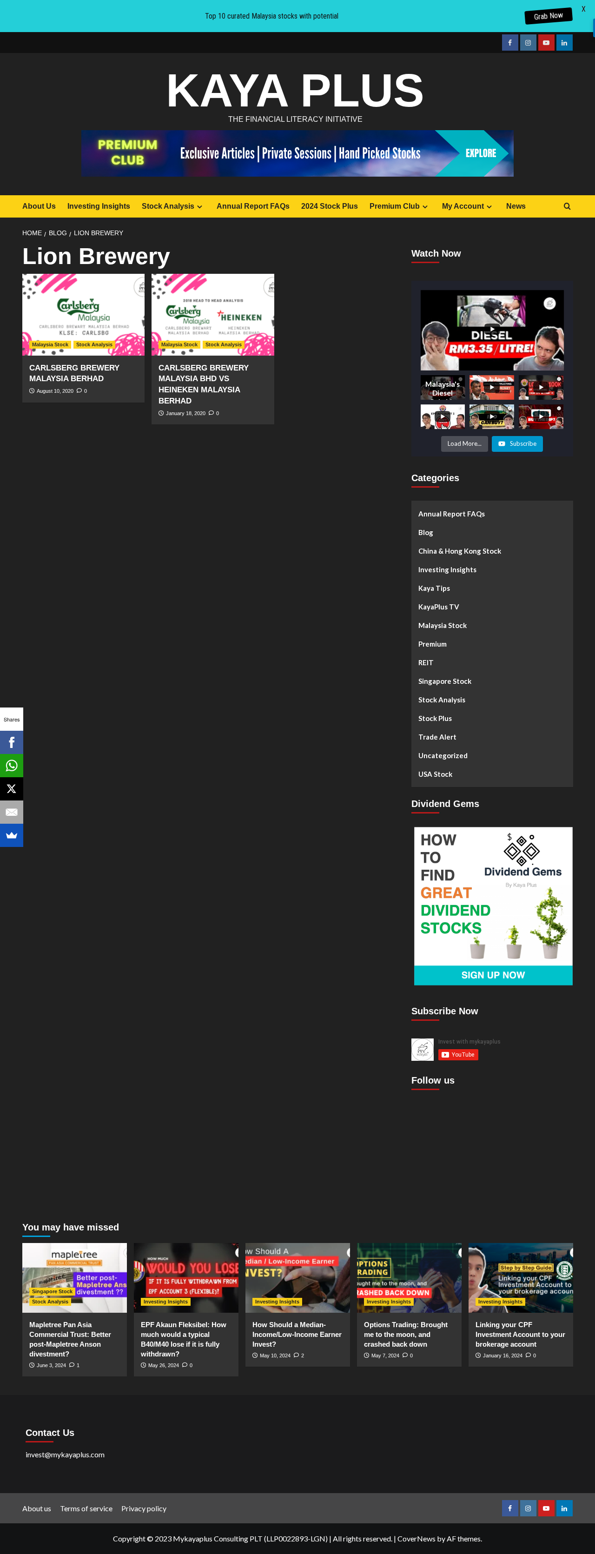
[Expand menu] (199, 207)
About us (36, 1508)
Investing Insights (98, 206)
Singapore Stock (444, 680)
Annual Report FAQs (253, 206)
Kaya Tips (434, 587)
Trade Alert (437, 736)
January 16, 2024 (502, 1355)
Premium (432, 643)
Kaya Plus (295, 90)
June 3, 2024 (51, 1365)
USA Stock (435, 773)
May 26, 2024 (163, 1365)
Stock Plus (435, 718)
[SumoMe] (11, 835)
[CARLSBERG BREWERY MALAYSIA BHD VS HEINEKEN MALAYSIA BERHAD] (213, 315)
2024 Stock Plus (329, 206)
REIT (426, 662)
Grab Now (548, 16)
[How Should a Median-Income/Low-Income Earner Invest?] (297, 1278)
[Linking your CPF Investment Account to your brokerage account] (521, 1278)
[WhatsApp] (11, 765)
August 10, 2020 (55, 391)
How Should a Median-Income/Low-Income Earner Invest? (297, 1334)
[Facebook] (11, 742)
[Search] (567, 206)
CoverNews (416, 1538)
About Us (39, 206)
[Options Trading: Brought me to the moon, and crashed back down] (409, 1278)
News (516, 206)
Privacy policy (143, 1508)
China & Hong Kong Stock (459, 550)
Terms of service (86, 1508)
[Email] (11, 812)
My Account (463, 206)
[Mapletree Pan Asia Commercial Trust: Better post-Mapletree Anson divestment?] (74, 1278)
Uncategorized (443, 755)
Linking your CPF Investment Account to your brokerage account (520, 1334)
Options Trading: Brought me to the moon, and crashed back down (406, 1334)
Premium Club (395, 206)
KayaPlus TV (438, 606)
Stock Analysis (168, 206)
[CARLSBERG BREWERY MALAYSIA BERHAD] (83, 315)
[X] (11, 788)
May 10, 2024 (275, 1355)
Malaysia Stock (50, 344)
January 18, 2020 (185, 413)
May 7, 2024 (385, 1355)
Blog (425, 532)
